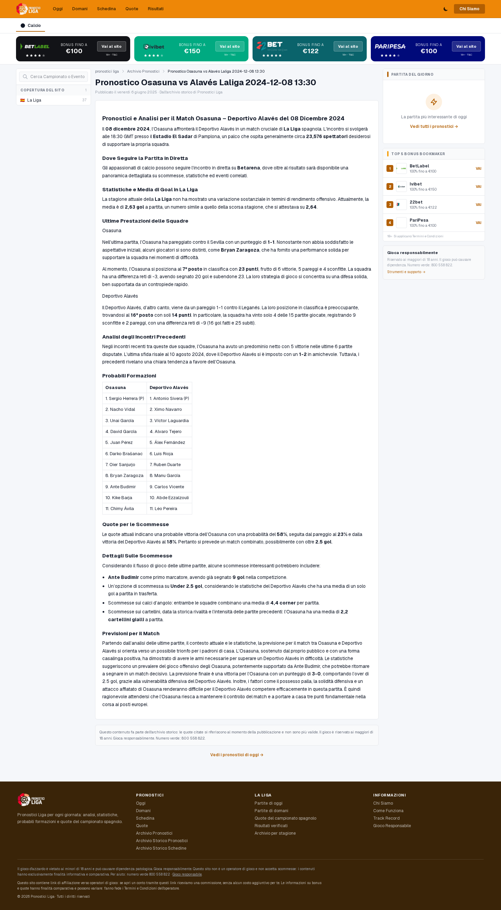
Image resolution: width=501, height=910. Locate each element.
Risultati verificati (271, 826)
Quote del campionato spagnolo (285, 818)
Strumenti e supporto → (406, 272)
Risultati (156, 9)
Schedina (106, 9)
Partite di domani (271, 811)
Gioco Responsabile (392, 826)
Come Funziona (388, 811)
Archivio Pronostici (143, 71)
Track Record (386, 818)
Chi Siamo (469, 9)
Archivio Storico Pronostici (162, 841)
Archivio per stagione (275, 833)
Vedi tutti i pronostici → (434, 126)
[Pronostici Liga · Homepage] (28, 9)
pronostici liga (107, 71)
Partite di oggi (269, 803)
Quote (131, 9)
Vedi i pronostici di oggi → (236, 755)
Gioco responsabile (187, 874)
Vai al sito (112, 46)
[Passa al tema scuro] (445, 8)
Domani (80, 9)
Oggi (58, 9)
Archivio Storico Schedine (161, 848)
